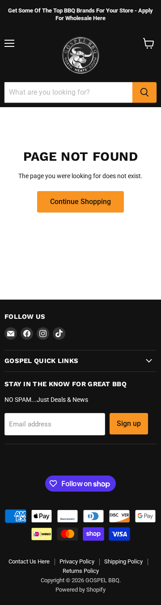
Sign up (129, 423)
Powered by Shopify (80, 589)
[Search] (144, 92)
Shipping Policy (123, 561)
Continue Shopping (80, 201)
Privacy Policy (76, 561)
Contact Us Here (29, 561)
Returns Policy (81, 570)
